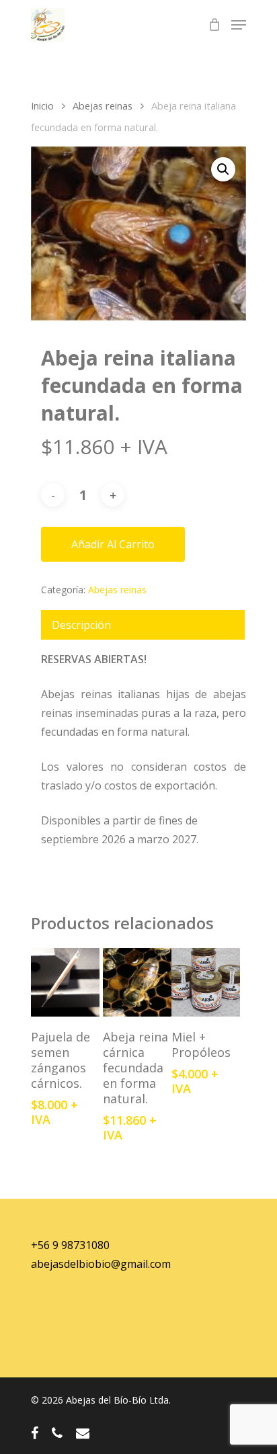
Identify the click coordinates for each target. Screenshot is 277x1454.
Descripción (81, 624)
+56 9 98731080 (70, 1245)
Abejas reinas (102, 105)
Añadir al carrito (113, 544)
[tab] (143, 625)
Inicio (42, 105)
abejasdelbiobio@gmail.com (101, 1263)
